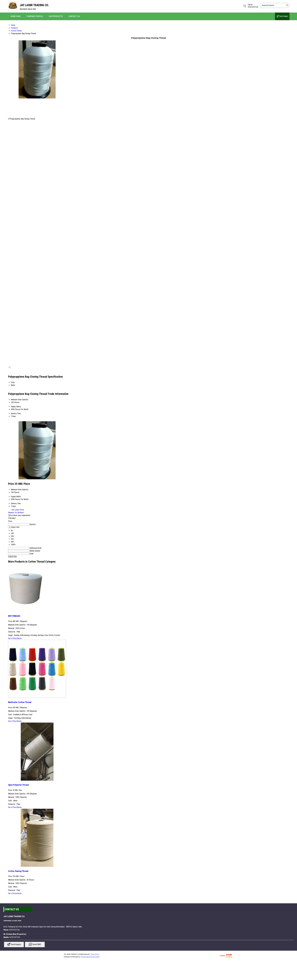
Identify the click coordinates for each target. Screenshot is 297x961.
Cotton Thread (16, 31)
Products (14, 28)
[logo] (13, 11)
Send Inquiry (283, 16)
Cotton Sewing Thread (18, 871)
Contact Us (74, 16)
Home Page (15, 16)
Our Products (56, 16)
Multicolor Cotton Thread (19, 702)
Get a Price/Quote (15, 638)
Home (13, 25)
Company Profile (34, 16)
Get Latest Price (17, 510)
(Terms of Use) (94, 954)
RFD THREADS (14, 616)
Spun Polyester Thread (18, 785)
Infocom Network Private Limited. (90, 957)
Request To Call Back (16, 512)
